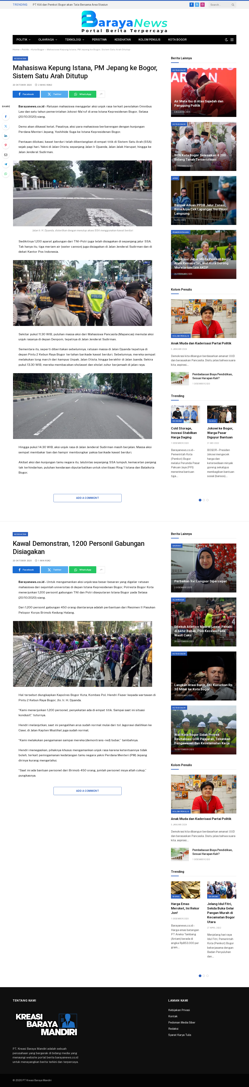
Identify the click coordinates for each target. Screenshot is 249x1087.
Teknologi (73, 39)
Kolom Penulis (149, 39)
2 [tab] (204, 500)
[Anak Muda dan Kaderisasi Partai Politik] (203, 318)
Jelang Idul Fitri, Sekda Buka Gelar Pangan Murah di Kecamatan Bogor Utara (221, 913)
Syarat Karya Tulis (179, 1034)
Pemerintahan (181, 232)
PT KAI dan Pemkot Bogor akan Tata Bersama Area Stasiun (70, 4)
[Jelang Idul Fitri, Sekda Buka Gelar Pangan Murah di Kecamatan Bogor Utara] (221, 890)
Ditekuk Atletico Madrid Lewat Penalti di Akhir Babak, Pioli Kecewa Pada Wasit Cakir (203, 631)
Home (16, 49)
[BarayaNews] (124, 22)
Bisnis (176, 896)
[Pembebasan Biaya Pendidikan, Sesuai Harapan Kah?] (180, 378)
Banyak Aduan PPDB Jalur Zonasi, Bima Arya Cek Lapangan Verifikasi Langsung (200, 209)
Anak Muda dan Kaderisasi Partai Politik (201, 343)
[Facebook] (5, 116)
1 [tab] (200, 500)
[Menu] (232, 39)
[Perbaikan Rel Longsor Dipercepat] (203, 568)
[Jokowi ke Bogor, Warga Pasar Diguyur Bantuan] (221, 414)
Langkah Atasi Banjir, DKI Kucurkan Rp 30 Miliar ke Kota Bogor (203, 687)
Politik (22, 39)
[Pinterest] (5, 145)
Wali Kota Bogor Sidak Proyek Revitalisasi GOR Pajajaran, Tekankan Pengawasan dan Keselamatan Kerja (202, 739)
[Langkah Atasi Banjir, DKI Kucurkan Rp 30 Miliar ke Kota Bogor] (203, 676)
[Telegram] (5, 164)
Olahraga (46, 39)
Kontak (173, 1016)
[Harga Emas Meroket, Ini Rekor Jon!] (185, 890)
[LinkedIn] (5, 135)
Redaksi (173, 1028)
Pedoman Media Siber (181, 1022)
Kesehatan (123, 39)
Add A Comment (87, 497)
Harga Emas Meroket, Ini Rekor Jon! (185, 908)
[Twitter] (5, 126)
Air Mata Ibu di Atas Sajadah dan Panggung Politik (198, 103)
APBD (175, 178)
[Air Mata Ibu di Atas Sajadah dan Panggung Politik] (203, 92)
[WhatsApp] (5, 173)
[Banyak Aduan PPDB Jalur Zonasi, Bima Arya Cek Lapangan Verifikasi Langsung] (203, 200)
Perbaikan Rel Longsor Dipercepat (200, 581)
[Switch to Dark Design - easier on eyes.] (226, 39)
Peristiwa (99, 39)
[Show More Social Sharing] (101, 94)
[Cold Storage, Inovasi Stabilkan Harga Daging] (185, 414)
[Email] (5, 154)
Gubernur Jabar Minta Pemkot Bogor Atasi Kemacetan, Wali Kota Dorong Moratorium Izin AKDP (202, 263)
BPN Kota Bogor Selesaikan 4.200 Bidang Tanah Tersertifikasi (200, 157)
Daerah (177, 545)
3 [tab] (207, 500)
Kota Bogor (177, 39)
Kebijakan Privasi (179, 1010)
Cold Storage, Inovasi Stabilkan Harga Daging (184, 432)
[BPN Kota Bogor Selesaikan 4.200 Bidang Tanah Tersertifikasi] (203, 146)
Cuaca (212, 421)
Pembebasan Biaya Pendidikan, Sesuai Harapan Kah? (212, 376)
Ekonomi (177, 421)
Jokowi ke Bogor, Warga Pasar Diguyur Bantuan (220, 432)
